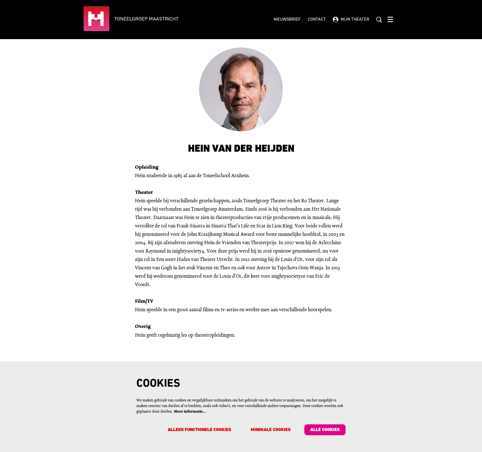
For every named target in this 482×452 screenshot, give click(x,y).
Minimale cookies (271, 430)
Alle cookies (325, 430)
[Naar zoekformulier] (379, 19)
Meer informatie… (190, 412)
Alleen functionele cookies (199, 430)
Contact (317, 19)
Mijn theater (355, 19)
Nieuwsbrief (287, 19)
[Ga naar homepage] (148, 19)
